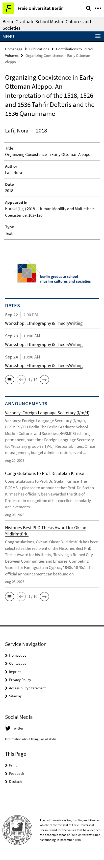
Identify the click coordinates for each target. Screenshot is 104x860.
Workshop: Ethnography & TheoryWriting (44, 323)
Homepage (13, 49)
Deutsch (15, 781)
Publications (39, 49)
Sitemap (15, 696)
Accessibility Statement (27, 688)
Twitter (17, 728)
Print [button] (13, 765)
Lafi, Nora (17, 130)
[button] (9, 380)
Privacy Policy (20, 679)
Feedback (16, 773)
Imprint (15, 671)
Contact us (17, 663)
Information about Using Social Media (31, 739)
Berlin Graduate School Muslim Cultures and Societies (47, 24)
